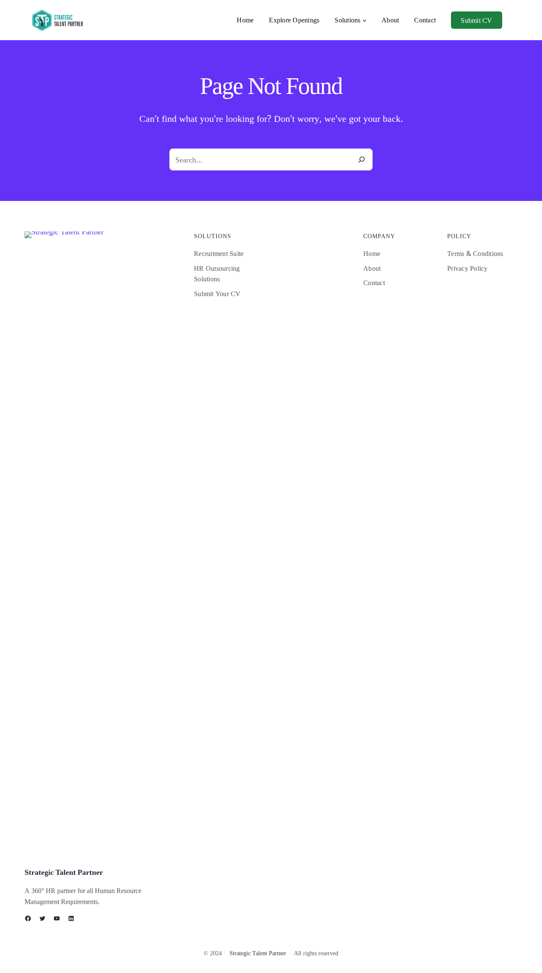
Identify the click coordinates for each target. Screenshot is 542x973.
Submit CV (476, 20)
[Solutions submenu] (364, 20)
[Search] (362, 159)
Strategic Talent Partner (64, 872)
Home (245, 20)
